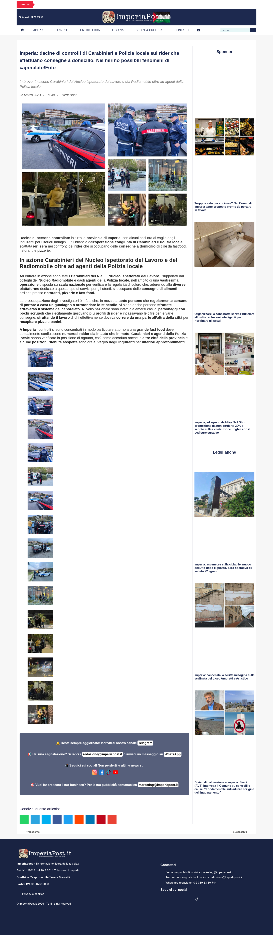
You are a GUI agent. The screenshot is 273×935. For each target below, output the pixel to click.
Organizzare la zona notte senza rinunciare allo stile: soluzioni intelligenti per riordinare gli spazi (224, 317)
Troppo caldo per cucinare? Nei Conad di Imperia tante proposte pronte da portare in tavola (223, 206)
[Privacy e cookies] (18, 891)
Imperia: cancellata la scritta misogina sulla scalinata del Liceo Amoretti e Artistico (224, 676)
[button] (24, 819)
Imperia (37, 30)
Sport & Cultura (149, 30)
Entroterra (90, 30)
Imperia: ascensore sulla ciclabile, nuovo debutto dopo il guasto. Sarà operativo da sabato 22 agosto (223, 568)
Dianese (62, 30)
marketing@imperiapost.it (158, 785)
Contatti (181, 30)
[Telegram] (242, 17)
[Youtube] (234, 17)
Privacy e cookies (33, 893)
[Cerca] (253, 30)
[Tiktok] (250, 17)
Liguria (118, 30)
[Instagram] (226, 17)
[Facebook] (218, 17)
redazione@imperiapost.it (102, 754)
